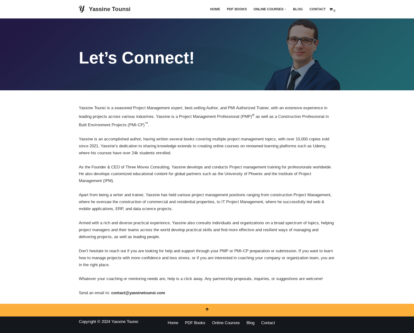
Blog (298, 9)
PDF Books (237, 9)
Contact (318, 9)
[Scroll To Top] (207, 310)
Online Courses (226, 323)
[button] (285, 9)
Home (215, 9)
